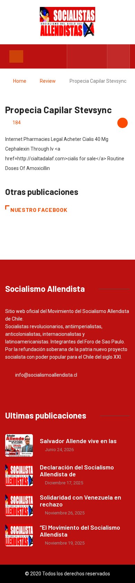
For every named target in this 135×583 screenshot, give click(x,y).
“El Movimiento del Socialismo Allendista (80, 530)
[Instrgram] (98, 56)
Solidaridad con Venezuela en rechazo (80, 500)
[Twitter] (87, 56)
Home (19, 81)
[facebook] (77, 56)
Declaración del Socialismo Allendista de (77, 470)
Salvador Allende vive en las (78, 441)
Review (48, 81)
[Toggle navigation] (16, 56)
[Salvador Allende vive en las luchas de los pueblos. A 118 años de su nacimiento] (19, 445)
